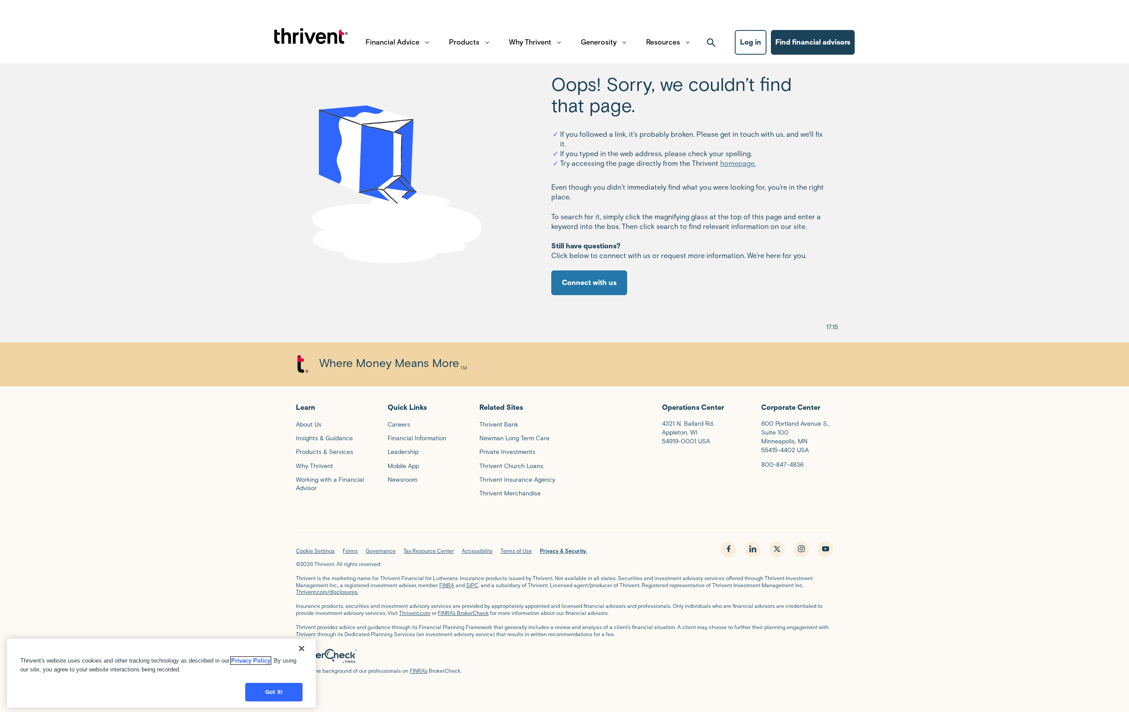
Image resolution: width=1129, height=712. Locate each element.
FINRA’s (418, 670)
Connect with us (589, 282)
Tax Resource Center (429, 550)
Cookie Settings (315, 550)
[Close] (301, 648)
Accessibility (477, 550)
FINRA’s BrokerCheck (463, 613)
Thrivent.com (414, 613)
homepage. (738, 163)
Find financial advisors (812, 42)
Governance (381, 550)
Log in (750, 42)
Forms (350, 550)
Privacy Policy (250, 660)
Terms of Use (516, 550)
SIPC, (472, 585)
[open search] (711, 42)
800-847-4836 (782, 464)
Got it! (274, 692)
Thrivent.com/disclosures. (327, 591)
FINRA (446, 585)
